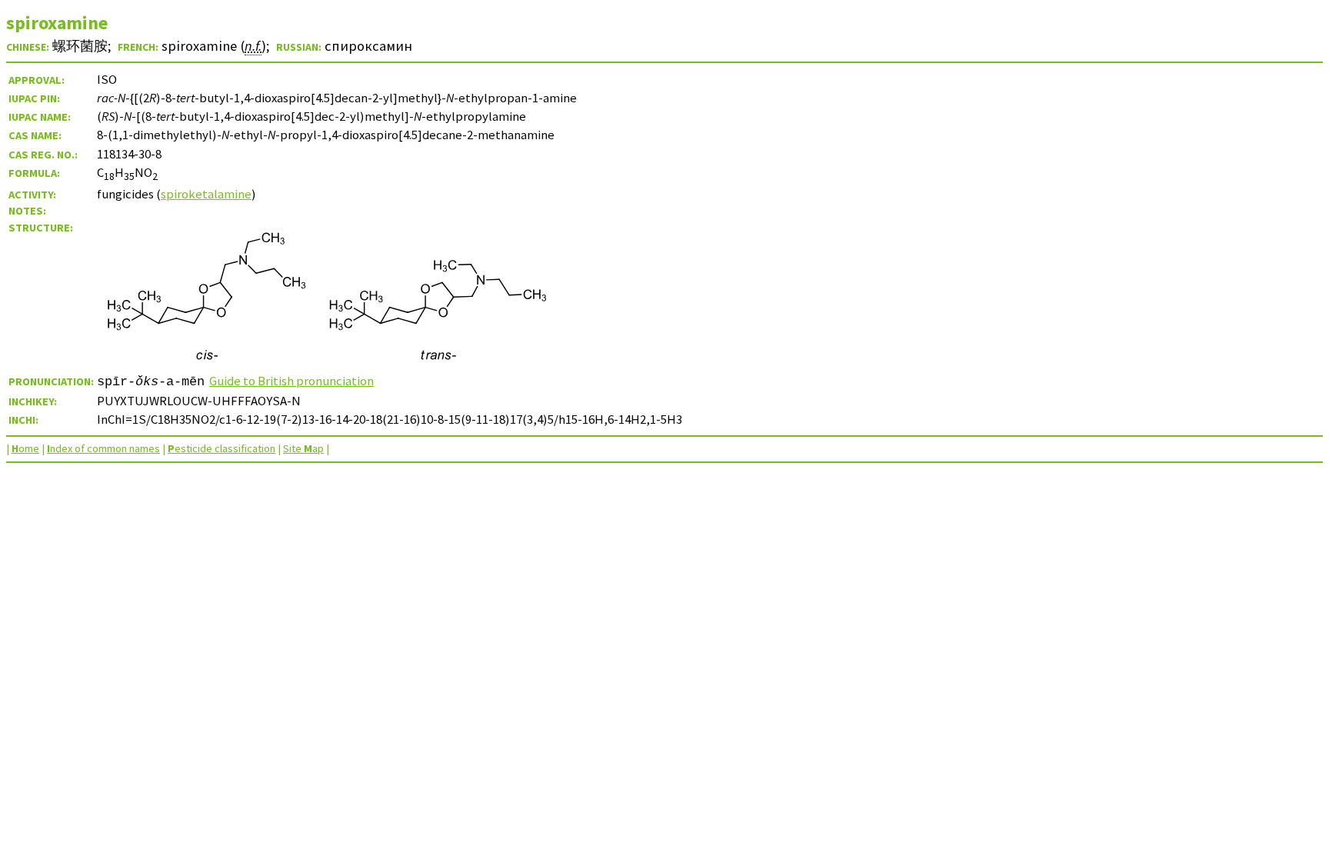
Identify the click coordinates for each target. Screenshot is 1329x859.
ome (25, 448)
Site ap (303, 448)
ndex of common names (103, 448)
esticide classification (221, 448)
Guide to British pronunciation (291, 380)
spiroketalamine (206, 193)
